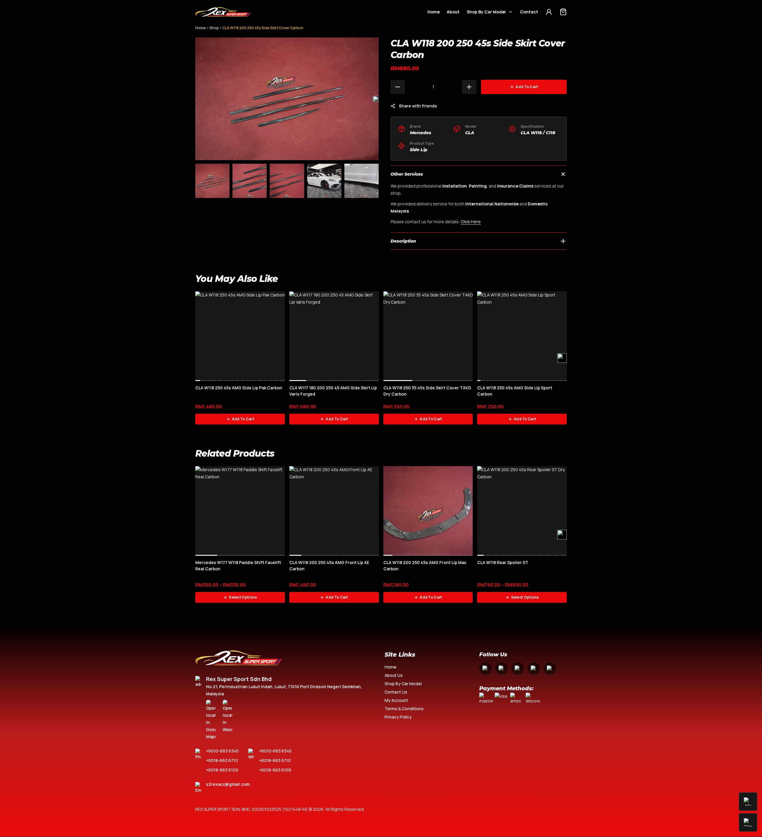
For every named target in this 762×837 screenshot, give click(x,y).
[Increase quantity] (469, 87)
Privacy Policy (398, 717)
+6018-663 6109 (222, 770)
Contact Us (396, 692)
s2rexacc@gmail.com (228, 784)
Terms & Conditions (404, 708)
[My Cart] (563, 11)
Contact (529, 12)
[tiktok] (550, 668)
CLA (469, 132)
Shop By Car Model (486, 12)
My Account (396, 700)
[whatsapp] (533, 668)
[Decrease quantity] (398, 87)
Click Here (471, 221)
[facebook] (485, 668)
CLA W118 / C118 (538, 132)
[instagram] (501, 668)
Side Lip (418, 149)
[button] (376, 99)
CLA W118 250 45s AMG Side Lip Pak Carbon (238, 388)
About (453, 12)
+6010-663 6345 (222, 751)
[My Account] (548, 11)
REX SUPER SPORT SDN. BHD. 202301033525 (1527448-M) (251, 809)
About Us (394, 675)
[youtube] (517, 668)
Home (433, 12)
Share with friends (418, 106)
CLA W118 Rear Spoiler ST (502, 562)
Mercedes (420, 132)
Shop (214, 27)
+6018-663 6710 (222, 760)
